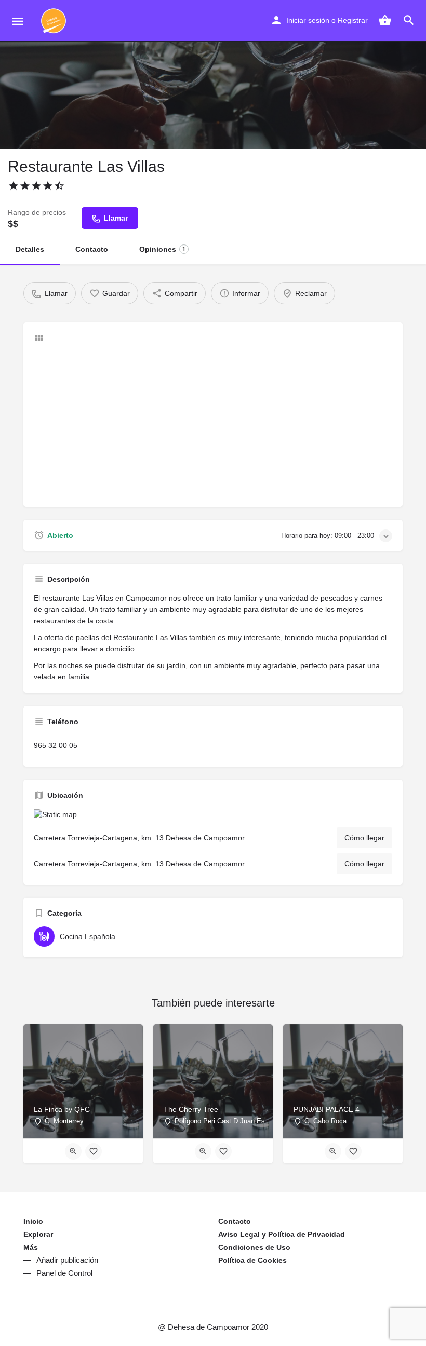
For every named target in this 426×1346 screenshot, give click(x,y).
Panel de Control (64, 1273)
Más (30, 1247)
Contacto (91, 249)
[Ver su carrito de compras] (385, 20)
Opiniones (162, 249)
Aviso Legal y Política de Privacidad (281, 1234)
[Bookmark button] (93, 1151)
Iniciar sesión (307, 20)
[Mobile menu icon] (17, 21)
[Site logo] (55, 21)
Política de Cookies (252, 1260)
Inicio (33, 1221)
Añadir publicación (67, 1260)
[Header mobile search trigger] (409, 20)
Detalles (30, 249)
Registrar (353, 20)
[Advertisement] (213, 423)
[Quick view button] (73, 1151)
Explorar (38, 1234)
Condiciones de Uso (254, 1247)
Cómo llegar (364, 838)
